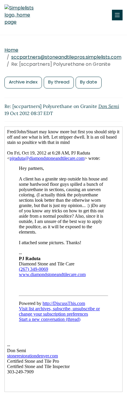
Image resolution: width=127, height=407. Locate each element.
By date (88, 82)
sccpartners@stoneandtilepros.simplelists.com (66, 57)
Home (11, 50)
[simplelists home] (22, 15)
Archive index (23, 82)
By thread (58, 82)
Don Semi (108, 106)
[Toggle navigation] (117, 15)
